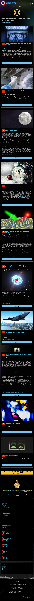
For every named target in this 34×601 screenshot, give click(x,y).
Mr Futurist (3, 568)
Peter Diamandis (4, 503)
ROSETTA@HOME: (11, 592)
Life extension (18, 493)
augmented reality (5, 515)
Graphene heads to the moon (11, 130)
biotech (24, 490)
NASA (27, 493)
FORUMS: (15, 594)
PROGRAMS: (19, 591)
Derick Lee (5, 543)
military (13, 339)
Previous (5, 472)
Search (32, 479)
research (14, 494)
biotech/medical (10, 202)
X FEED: (12, 587)
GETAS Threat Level (17, 581)
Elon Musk (3, 506)
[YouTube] (27, 597)
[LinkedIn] (25, 597)
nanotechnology (10, 392)
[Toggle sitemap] (30, 3)
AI (4, 490)
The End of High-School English (11, 456)
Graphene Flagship (5, 135)
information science (10, 60)
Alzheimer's (6, 490)
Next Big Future (4, 569)
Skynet (3, 508)
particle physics (17, 392)
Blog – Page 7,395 (17, 7)
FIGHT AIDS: (12, 590)
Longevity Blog (4, 567)
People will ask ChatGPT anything (12, 424)
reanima (4, 494)
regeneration (11, 494)
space (11, 154)
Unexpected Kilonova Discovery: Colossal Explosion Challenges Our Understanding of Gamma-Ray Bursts (16, 266)
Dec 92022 (3, 44)
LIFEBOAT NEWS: (19, 584)
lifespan (22, 493)
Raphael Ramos (5, 546)
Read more (17, 63)
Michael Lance (5, 553)
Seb (4, 552)
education (9, 462)
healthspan (29, 491)
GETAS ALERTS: (19, 586)
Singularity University (5, 507)
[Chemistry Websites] (17, 484)
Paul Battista (6, 202)
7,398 (30, 472)
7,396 (24, 472)
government (10, 339)
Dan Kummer (6, 60)
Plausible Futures (4, 570)
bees (3, 517)
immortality (6, 493)
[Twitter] (23, 597)
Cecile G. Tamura (6, 540)
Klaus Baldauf (5, 539)
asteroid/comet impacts (6, 513)
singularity (17, 494)
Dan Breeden (5, 528)
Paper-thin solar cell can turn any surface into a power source (17, 91)
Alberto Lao (5, 544)
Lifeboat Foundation (6, 597)
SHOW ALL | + (3, 559)
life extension (13, 202)
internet (12, 256)
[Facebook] (21, 597)
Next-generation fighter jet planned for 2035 (14, 332)
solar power (9, 102)
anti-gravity (4, 511)
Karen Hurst (5, 534)
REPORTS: (19, 590)
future (20, 491)
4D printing (4, 502)
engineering (9, 256)
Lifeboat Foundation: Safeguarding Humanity (15, 3)
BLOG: (18, 587)
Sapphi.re (15, 597)
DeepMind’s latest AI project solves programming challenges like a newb (18, 44)
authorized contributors (8, 22)
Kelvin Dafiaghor (6, 154)
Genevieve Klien (5, 524)
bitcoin (31, 490)
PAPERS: (19, 592)
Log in (3, 22)
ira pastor (13, 493)
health (10, 154)
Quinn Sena (6, 392)
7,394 (18, 472)
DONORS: (14, 588)
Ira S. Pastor (5, 557)
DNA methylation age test (23, 196)
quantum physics (15, 256)
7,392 (12, 472)
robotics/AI (14, 60)
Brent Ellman (5, 551)
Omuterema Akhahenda (7, 538)
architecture (4, 512)
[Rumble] (29, 597)
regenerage (7, 494)
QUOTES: (18, 594)
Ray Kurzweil (4, 505)
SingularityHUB (4, 571)
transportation (21, 392)
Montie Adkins (5, 556)
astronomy (3, 514)
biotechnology (28, 490)
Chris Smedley (5, 558)
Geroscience (4, 566)
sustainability (12, 102)
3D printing (4, 501)
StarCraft (24, 47)
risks (15, 494)
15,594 (14, 473)
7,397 (27, 472)
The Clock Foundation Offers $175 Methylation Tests (16, 186)
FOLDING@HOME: (12, 591)
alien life (3, 510)
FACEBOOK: (11, 584)
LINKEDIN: (12, 586)
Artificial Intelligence (14, 490)
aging (3, 490)
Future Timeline (6, 339)
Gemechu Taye (5, 532)
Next (18, 473)
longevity (25, 493)
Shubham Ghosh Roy (6, 526)
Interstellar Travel (10, 493)
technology (25, 494)
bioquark (21, 490)
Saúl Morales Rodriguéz (7, 525)
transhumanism (29, 494)
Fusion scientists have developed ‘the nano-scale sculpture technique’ (18, 355)
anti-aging (9, 490)
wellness (17, 495)
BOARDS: (19, 588)
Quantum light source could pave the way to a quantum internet (17, 231)
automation (4, 516)
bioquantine (17, 490)
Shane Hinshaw (5, 545)
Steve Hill (4, 550)
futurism (9, 429)
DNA (2, 504)
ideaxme (3, 493)
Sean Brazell (5, 549)
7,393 (15, 472)
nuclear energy (13, 392)
